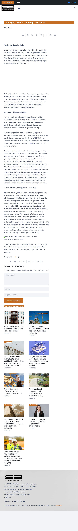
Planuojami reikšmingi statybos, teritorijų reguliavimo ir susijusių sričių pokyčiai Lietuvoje (13, 423)
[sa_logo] (8, 8)
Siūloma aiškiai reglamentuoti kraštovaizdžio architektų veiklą (36, 392)
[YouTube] (24, 501)
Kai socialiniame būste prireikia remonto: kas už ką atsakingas (13, 328)
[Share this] (27, 35)
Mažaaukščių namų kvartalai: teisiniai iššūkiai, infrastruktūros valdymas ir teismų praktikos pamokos (14, 361)
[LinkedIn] (74, 2)
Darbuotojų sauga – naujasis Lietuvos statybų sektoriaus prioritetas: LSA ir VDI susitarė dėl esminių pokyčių (13, 457)
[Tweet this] (32, 35)
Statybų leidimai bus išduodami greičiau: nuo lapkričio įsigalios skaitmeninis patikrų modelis (38, 361)
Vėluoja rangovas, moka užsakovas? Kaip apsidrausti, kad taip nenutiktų (39, 329)
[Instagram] (71, 2)
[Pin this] (41, 35)
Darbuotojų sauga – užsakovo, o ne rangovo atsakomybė (13, 391)
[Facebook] (68, 2)
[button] (75, 8)
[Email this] (23, 35)
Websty (58, 505)
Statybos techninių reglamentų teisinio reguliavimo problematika (37, 422)
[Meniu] (18, 2)
